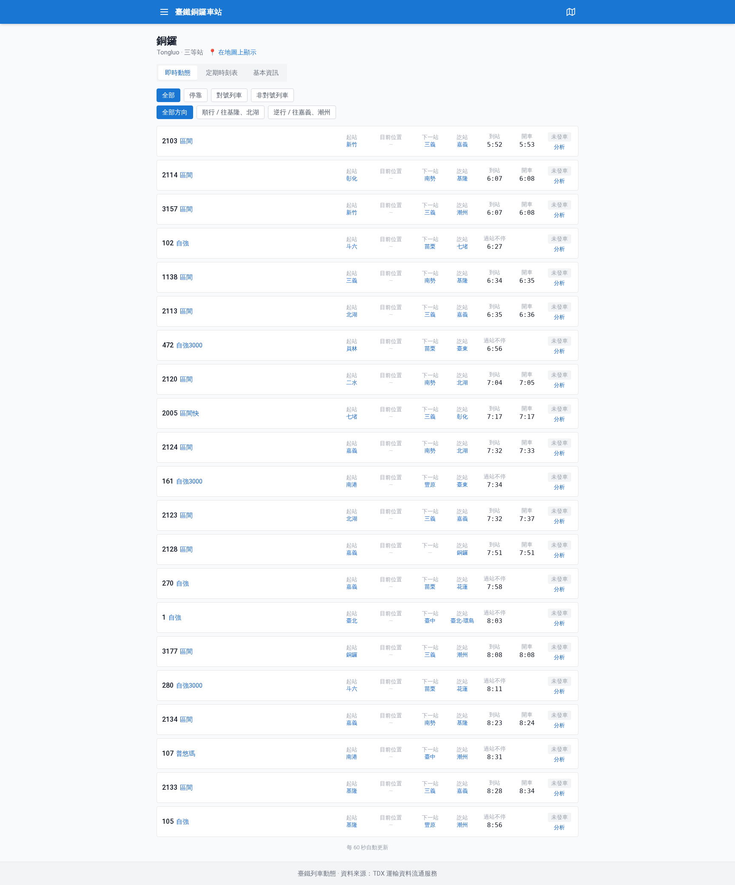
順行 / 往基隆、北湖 (230, 112)
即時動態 (178, 73)
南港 (351, 484)
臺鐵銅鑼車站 (198, 11)
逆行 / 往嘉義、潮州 (301, 112)
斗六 (351, 246)
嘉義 (462, 144)
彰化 (351, 178)
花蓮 (462, 586)
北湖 (351, 314)
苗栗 (430, 246)
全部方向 (175, 112)
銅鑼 (462, 552)
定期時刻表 (222, 73)
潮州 (462, 212)
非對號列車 (272, 95)
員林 (351, 348)
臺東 (462, 348)
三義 (430, 144)
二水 (351, 382)
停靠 (195, 95)
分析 (559, 147)
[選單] (164, 12)
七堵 (462, 246)
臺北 (351, 621)
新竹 (351, 144)
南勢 (430, 178)
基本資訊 (266, 73)
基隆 (462, 178)
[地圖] (570, 12)
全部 (168, 95)
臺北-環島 (462, 621)
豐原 (430, 484)
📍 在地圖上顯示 (232, 52)
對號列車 (229, 95)
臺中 (430, 621)
